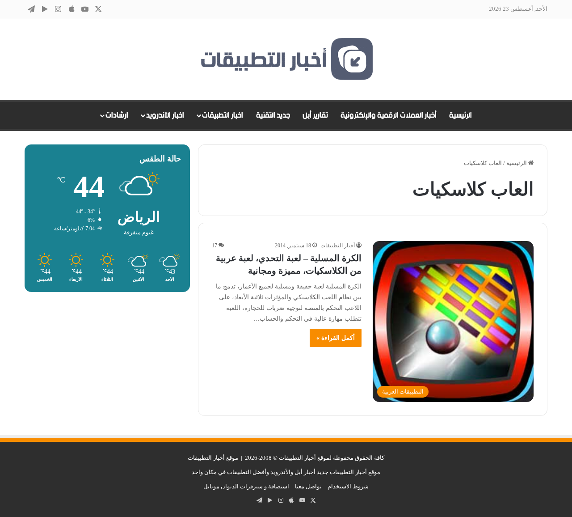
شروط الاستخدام (348, 486)
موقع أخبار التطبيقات (213, 457)
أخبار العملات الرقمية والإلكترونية (389, 115)
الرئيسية (460, 115)
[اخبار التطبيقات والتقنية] (286, 59)
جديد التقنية (273, 115)
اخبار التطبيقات (222, 115)
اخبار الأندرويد (165, 115)
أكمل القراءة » (335, 338)
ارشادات (116, 115)
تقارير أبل (315, 115)
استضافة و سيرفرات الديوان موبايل (246, 486)
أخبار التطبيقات (337, 245)
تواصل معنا (308, 486)
